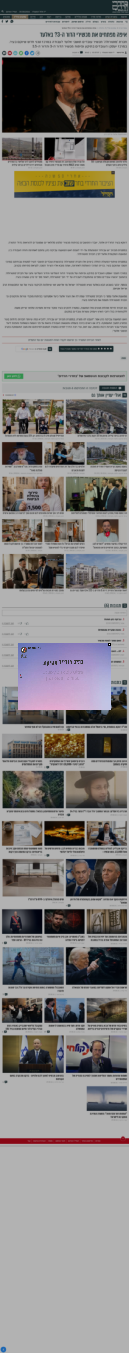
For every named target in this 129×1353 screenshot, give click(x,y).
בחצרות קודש (111, 16)
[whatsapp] (21, 53)
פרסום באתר (87, 1175)
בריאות (58, 16)
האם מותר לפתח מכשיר (109, 648)
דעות (49, 16)
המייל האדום (11, 11)
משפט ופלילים (81, 16)
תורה (123, 358)
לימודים (65, 21)
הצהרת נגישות (39, 1175)
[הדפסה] (15, 53)
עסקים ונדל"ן (20, 16)
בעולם (96, 21)
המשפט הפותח (113, 669)
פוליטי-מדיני (96, 16)
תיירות (33, 16)
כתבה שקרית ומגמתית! (109, 638)
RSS (50, 1175)
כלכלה (111, 21)
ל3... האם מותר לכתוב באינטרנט (104, 659)
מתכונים (6, 16)
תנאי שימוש (60, 1175)
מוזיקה (68, 16)
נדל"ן (88, 21)
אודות (97, 1175)
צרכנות (119, 21)
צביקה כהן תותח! (112, 627)
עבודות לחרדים (53, 21)
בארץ (103, 21)
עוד (28, 1175)
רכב (41, 16)
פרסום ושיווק (78, 21)
